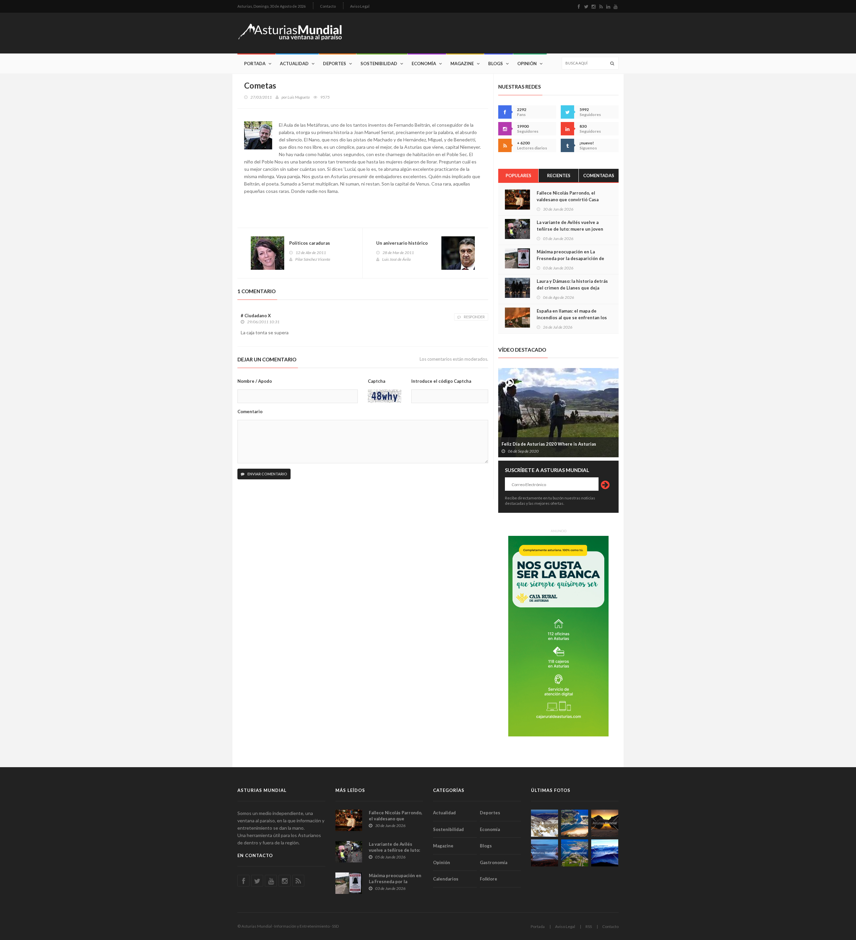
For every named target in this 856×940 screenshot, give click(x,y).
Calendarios (445, 879)
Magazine (462, 63)
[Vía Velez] (544, 852)
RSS (588, 926)
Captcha (376, 381)
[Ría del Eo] (574, 852)
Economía (424, 63)
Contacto (328, 6)
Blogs (495, 63)
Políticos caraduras (309, 243)
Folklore (488, 879)
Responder (474, 317)
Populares (518, 175)
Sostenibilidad (378, 63)
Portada (254, 63)
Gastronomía (493, 862)
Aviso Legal (359, 6)
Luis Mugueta (299, 97)
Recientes (558, 175)
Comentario (249, 411)
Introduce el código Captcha (441, 381)
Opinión (527, 63)
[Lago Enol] (604, 823)
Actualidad (294, 63)
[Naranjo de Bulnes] (544, 823)
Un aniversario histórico (402, 243)
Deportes (334, 63)
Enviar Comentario (267, 474)
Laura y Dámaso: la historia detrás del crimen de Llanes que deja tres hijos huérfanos (572, 287)
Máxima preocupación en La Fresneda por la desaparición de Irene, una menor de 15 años (570, 258)
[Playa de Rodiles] (574, 823)
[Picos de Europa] (604, 852)
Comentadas (598, 175)
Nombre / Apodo (254, 381)
